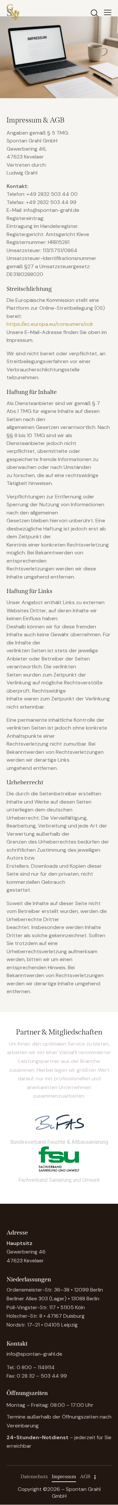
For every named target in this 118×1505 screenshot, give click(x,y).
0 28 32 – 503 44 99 (42, 1375)
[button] (107, 12)
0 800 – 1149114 (36, 1367)
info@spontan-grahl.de (34, 1353)
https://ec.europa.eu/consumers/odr (50, 324)
